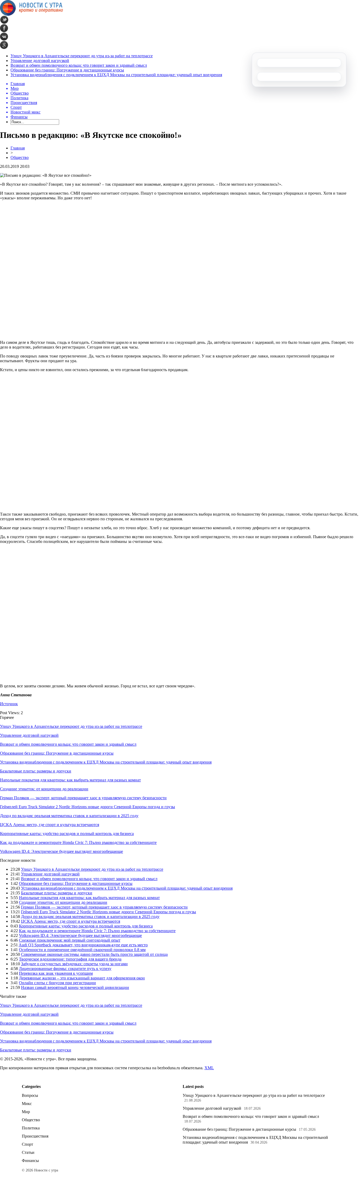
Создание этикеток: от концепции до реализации (44, 789)
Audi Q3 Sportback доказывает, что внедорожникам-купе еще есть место (83, 945)
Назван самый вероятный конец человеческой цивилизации (75, 987)
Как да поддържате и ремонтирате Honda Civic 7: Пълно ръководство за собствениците (78, 842)
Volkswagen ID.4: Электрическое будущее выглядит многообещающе (61, 851)
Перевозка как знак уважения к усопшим (56, 973)
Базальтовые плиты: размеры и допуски (35, 771)
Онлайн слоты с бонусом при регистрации (57, 982)
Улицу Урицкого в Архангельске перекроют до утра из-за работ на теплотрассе (82, 56)
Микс (27, 1103)
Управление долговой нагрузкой (40, 60)
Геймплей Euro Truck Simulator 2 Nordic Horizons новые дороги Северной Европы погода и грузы (87, 807)
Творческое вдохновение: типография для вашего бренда (70, 959)
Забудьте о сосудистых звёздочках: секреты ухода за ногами (74, 964)
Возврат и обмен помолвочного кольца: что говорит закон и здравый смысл (79, 65)
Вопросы (30, 1095)
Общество (20, 157)
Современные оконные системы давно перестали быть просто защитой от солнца (94, 954)
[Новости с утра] (31, 14)
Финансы (30, 1160)
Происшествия (35, 1136)
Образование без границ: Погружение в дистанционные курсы (67, 70)
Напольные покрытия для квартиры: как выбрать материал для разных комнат (70, 780)
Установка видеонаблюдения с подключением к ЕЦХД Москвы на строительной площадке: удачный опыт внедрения (116, 74)
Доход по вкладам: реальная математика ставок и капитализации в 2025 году (69, 815)
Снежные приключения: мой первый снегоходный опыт (69, 940)
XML (209, 1068)
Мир (26, 1111)
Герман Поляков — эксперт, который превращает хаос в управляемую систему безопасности (83, 798)
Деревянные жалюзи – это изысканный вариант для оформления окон (82, 978)
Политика (31, 1128)
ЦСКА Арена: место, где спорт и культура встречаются (49, 824)
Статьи (28, 1152)
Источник (9, 704)
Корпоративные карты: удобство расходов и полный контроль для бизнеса (67, 833)
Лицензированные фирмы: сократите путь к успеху (65, 968)
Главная (18, 148)
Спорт (27, 1144)
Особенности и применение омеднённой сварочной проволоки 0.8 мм (82, 949)
